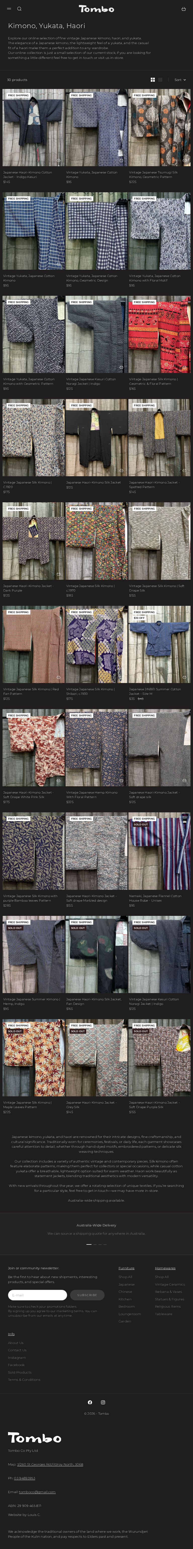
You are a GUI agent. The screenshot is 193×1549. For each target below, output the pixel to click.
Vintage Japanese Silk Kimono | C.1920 (27, 484)
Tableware (164, 1314)
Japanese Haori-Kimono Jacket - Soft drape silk (154, 795)
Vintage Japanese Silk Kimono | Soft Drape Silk (156, 588)
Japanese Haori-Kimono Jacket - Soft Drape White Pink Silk (28, 795)
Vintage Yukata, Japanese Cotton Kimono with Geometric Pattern (29, 381)
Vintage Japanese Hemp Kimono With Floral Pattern (92, 795)
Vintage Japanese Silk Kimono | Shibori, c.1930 (90, 691)
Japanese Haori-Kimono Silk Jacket (93, 482)
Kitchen (125, 1299)
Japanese (127, 1284)
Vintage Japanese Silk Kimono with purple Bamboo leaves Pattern (30, 898)
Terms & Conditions (24, 1380)
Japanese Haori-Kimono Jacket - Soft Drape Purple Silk (154, 1105)
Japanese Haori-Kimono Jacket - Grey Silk (91, 1105)
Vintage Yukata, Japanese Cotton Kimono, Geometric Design (92, 278)
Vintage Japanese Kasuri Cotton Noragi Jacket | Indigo (91, 381)
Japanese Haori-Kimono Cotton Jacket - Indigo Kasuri (27, 174)
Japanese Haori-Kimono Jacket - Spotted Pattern (154, 484)
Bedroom (127, 1306)
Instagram (17, 1358)
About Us (16, 1343)
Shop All (125, 1277)
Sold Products (19, 1372)
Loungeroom (130, 1314)
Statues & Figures (169, 1299)
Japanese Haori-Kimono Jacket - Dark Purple (28, 588)
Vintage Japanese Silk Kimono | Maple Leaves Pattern (27, 1105)
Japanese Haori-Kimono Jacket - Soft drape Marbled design (91, 898)
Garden (125, 1321)
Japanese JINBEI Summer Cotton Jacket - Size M (155, 691)
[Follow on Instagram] (103, 1402)
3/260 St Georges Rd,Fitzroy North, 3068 (50, 1464)
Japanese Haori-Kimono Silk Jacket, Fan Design (94, 1001)
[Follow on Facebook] (89, 1402)
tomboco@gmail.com (37, 1492)
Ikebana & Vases (168, 1292)
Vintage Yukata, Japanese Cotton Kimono (92, 174)
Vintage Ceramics (170, 1284)
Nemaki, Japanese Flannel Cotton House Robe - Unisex (155, 898)
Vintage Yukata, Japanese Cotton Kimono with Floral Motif (154, 278)
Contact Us (17, 1350)
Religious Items (168, 1306)
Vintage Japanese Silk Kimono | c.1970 (90, 588)
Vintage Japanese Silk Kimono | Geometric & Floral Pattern (153, 381)
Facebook (16, 1365)
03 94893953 (24, 1478)
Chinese (125, 1292)
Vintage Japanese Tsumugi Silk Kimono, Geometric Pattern (153, 174)
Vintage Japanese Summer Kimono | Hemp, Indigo (31, 1001)
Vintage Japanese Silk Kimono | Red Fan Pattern (31, 691)
